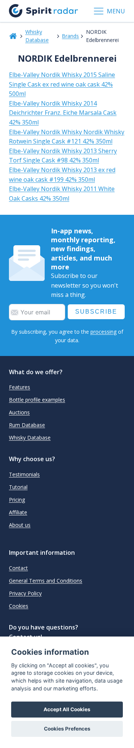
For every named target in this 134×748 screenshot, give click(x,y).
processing (103, 331)
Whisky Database (37, 35)
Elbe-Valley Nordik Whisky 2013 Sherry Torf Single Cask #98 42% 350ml (63, 156)
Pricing (17, 499)
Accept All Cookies (67, 709)
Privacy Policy (25, 593)
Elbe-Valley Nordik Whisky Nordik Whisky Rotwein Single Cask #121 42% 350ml (66, 137)
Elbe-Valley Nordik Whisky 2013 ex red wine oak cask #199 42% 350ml (62, 175)
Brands (70, 35)
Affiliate (18, 512)
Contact (18, 567)
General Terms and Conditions (45, 580)
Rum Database (27, 424)
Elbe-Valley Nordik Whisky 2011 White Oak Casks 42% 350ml (62, 194)
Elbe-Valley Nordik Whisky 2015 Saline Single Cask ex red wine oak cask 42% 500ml (62, 84)
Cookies (18, 605)
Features (19, 387)
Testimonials (24, 474)
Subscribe (96, 311)
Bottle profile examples (37, 399)
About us (20, 524)
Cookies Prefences (67, 729)
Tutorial (18, 486)
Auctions (19, 412)
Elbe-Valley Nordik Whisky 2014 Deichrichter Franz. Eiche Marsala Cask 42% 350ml (63, 112)
